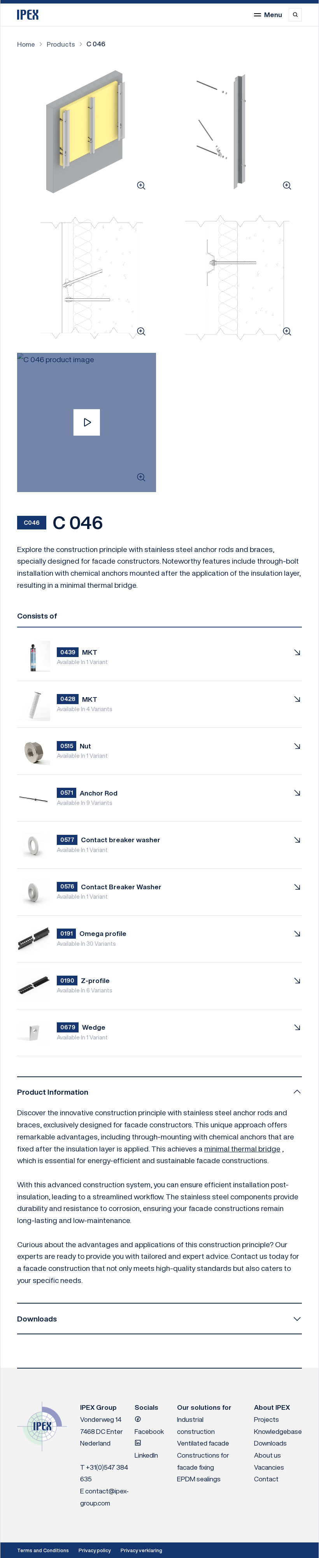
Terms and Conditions (43, 1550)
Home (26, 44)
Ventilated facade (203, 1443)
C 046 (95, 43)
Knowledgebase (278, 1431)
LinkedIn (146, 1455)
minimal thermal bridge (242, 1148)
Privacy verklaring (141, 1550)
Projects (266, 1419)
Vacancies (269, 1467)
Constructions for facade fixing (203, 1461)
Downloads (270, 1443)
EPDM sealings (199, 1479)
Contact (266, 1479)
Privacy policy (94, 1550)
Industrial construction (196, 1425)
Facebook (149, 1431)
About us (267, 1455)
